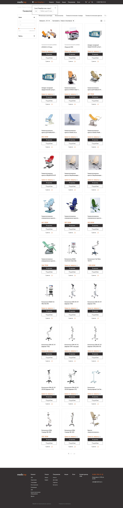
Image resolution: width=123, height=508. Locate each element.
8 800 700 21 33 (101, 2)
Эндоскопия (34, 480)
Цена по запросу (47, 51)
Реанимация (34, 487)
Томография (34, 482)
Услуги (58, 2)
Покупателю (71, 2)
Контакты (55, 485)
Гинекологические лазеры (74, 16)
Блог (78, 2)
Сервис (46, 480)
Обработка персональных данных (41, 503)
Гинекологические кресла (93, 16)
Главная (19, 7)
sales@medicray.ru (97, 482)
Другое (32, 496)
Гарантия (55, 482)
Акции (64, 2)
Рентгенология (34, 485)
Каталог (51, 2)
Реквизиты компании (65, 503)
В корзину (49, 54)
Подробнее (49, 58)
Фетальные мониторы (45, 16)
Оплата (55, 477)
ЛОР (32, 489)
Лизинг (46, 477)
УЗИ (32, 477)
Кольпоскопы (59, 16)
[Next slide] (107, 16)
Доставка (55, 480)
